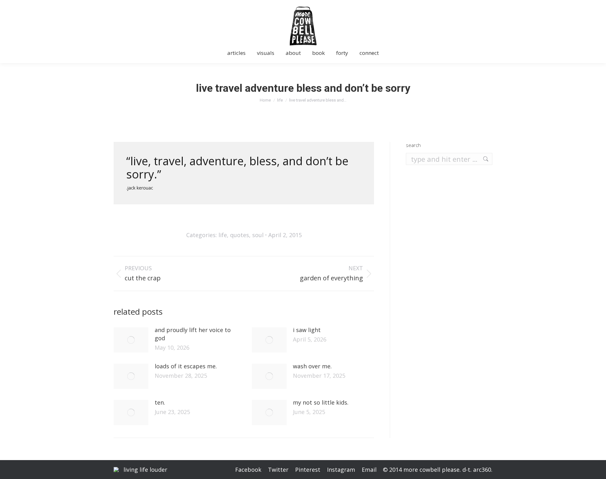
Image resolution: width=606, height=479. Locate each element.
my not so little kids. (320, 402)
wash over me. (312, 366)
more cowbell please (431, 469)
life (222, 235)
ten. (160, 402)
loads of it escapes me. (186, 366)
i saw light (307, 330)
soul (258, 235)
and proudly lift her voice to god (193, 334)
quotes (239, 235)
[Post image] (131, 340)
